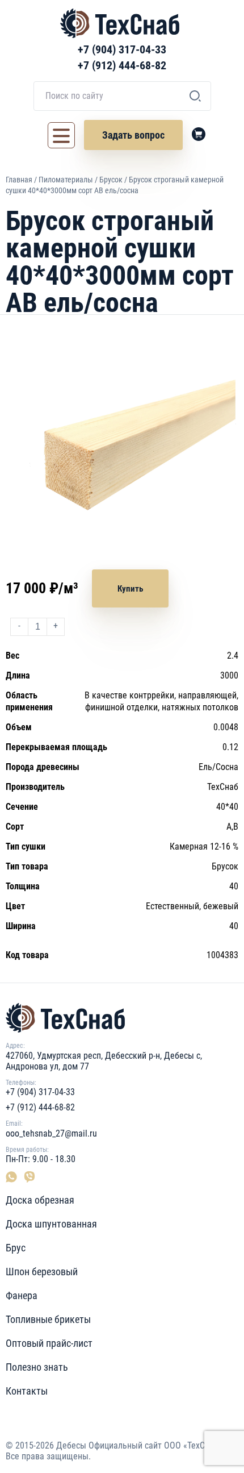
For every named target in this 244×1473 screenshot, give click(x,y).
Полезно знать (37, 1367)
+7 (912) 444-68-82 (122, 65)
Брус (16, 1248)
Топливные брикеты (48, 1319)
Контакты (27, 1391)
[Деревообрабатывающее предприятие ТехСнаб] (122, 1018)
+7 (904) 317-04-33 (122, 49)
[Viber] (28, 1177)
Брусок (111, 179)
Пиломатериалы (66, 179)
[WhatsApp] (14, 1177)
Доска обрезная (40, 1200)
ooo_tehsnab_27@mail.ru (51, 1133)
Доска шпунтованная (51, 1224)
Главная (19, 179)
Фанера (21, 1295)
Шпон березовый (42, 1272)
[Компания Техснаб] (119, 23)
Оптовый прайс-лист (49, 1343)
